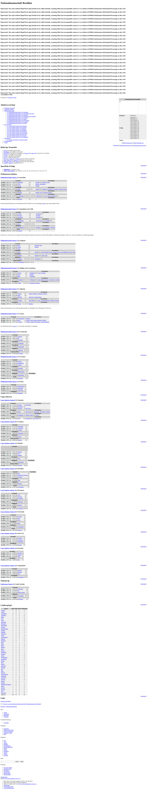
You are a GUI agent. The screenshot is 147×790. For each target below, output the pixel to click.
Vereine (5, 754)
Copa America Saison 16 (8, 490)
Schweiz (19, 214)
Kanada (20, 215)
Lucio (41, 192)
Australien (20, 340)
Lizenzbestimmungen (9, 788)
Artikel (5, 712)
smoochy (6, 154)
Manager (6, 744)
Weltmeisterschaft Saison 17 (9, 313)
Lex (5, 157)
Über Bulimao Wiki (8, 786)
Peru (19, 453)
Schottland (20, 279)
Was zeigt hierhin (8, 767)
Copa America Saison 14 (8, 468)
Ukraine (20, 336)
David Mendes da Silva (66, 252)
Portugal (20, 255)
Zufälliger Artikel (8, 733)
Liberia (19, 247)
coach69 (6, 163)
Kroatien (20, 300)
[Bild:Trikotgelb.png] (127, 143)
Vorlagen (6, 755)
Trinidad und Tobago (22, 475)
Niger (19, 224)
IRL (18, 338)
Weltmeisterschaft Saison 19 (9, 332)
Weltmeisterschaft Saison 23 (9, 381)
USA (19, 184)
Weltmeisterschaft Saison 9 (9, 209)
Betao (74, 252)
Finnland (19, 361)
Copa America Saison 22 (8, 548)
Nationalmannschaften (11, 706)
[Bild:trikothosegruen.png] (126, 145)
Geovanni (55, 189)
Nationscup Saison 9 (7, 584)
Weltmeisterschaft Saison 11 (9, 240)
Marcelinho (42, 184)
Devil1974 (6, 153)
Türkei (19, 283)
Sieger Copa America (9, 171)
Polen (19, 252)
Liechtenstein (20, 363)
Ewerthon (38, 214)
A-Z (5, 740)
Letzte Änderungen (8, 731)
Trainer (5, 752)
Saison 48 (33, 153)
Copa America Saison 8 (8, 400)
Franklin (43, 273)
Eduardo (44, 189)
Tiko (46, 255)
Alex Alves (28, 408)
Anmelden (6, 722)
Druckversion (7, 773)
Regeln (5, 748)
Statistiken (6, 751)
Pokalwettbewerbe (8, 747)
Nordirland (20, 393)
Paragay (20, 436)
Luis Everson (39, 220)
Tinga (31, 320)
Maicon (28, 318)
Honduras (20, 406)
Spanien (3, 682)
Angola (2, 612)
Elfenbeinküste (20, 371)
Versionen (6, 716)
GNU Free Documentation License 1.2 (27, 784)
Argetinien (20, 508)
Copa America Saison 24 (8, 565)
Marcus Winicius (38, 320)
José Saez (53, 227)
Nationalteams (7, 745)
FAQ (5, 741)
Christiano (51, 279)
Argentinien (21, 196)
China (19, 185)
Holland (20, 192)
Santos (43, 255)
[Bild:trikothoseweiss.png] (139, 145)
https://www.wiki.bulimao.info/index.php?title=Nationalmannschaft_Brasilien (22, 704)
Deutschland (21, 227)
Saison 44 (27, 153)
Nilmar (30, 293)
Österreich (20, 378)
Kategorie (3, 706)
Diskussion (6, 714)
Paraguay (20, 408)
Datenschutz (7, 785)
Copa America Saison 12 (8, 443)
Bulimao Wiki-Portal (9, 730)
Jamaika (20, 455)
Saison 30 (9, 160)
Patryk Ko (6, 158)
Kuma (5, 150)
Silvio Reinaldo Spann (46, 252)
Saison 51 (10, 163)
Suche (14, 97)
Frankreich (20, 350)
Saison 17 (15, 326)
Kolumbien (20, 415)
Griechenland (21, 318)
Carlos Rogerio (37, 297)
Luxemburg (21, 343)
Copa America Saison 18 (8, 512)
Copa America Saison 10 (8, 421)
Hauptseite (6, 728)
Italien (18, 189)
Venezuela (20, 501)
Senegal (20, 365)
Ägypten (20, 322)
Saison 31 (16, 160)
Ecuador (20, 430)
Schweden (20, 217)
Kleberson (35, 293)
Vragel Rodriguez (45, 300)
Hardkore (6, 161)
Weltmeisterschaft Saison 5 (9, 177)
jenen (5, 160)
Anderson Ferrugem (35, 322)
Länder (5, 743)
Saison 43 (18, 161)
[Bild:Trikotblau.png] (138, 143)
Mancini (45, 293)
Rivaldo (37, 182)
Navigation (10, 97)
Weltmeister (7, 169)
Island (2, 644)
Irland (18, 274)
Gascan (5, 156)
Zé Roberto (50, 189)
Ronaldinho (6, 152)
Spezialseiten (7, 771)
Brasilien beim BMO (6, 701)
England (20, 199)
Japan (18, 245)
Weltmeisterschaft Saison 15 (9, 289)
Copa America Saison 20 (8, 533)
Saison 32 (11, 161)
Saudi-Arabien (21, 592)
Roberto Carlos (46, 182)
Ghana (19, 273)
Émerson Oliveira (62, 189)
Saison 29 (18, 158)
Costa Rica (20, 428)
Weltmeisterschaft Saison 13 (9, 268)
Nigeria (20, 293)
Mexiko (20, 440)
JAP (18, 590)
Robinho (40, 293)
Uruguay (20, 477)
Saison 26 (11, 158)
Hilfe (5, 734)
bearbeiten (116, 145)
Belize (19, 411)
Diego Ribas (32, 300)
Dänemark (20, 182)
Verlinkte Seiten (7, 769)
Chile (18, 418)
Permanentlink (7, 774)
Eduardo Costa (38, 245)
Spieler (5, 750)
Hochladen (6, 770)
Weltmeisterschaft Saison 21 (9, 356)
